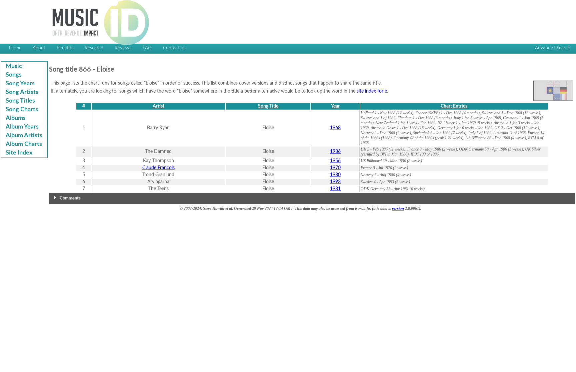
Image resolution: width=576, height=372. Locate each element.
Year (335, 106)
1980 (335, 175)
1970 (335, 168)
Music (14, 66)
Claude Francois (158, 168)
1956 (335, 161)
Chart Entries (454, 106)
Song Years (20, 84)
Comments (70, 198)
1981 (335, 188)
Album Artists (24, 136)
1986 (335, 151)
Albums (16, 118)
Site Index (19, 153)
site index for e (372, 91)
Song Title (268, 106)
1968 (335, 128)
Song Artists (22, 92)
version (398, 208)
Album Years (22, 127)
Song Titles (20, 101)
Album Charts (24, 144)
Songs (14, 75)
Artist (158, 106)
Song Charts (22, 110)
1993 (335, 182)
